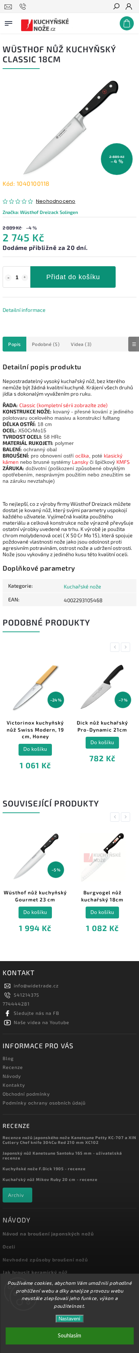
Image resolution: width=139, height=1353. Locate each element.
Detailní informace (24, 310)
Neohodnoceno (55, 201)
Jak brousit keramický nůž (35, 1272)
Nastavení (69, 1318)
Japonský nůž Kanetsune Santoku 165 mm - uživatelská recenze (62, 1155)
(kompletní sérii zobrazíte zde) (71, 405)
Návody (12, 1076)
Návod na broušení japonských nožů (48, 1234)
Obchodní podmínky (26, 1094)
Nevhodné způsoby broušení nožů (45, 1260)
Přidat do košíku (73, 277)
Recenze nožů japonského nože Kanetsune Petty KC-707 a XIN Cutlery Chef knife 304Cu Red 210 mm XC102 (69, 1140)
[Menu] (8, 21)
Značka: (40, 212)
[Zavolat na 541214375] (23, 6)
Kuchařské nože (82, 586)
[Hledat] (116, 7)
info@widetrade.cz (36, 986)
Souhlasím (69, 1336)
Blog (8, 1058)
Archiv (16, 1195)
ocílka (82, 455)
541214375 (26, 995)
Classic (27, 405)
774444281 (16, 1004)
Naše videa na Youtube (41, 1022)
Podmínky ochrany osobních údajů (44, 1103)
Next (126, 647)
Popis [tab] (14, 344)
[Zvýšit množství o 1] (24, 277)
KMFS (123, 462)
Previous (116, 647)
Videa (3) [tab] (81, 344)
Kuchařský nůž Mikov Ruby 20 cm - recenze (50, 1179)
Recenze (13, 1067)
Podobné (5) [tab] (46, 344)
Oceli (9, 1247)
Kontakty (14, 1085)
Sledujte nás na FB (36, 1013)
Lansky (80, 462)
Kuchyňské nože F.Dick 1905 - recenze (44, 1168)
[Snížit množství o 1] (8, 277)
